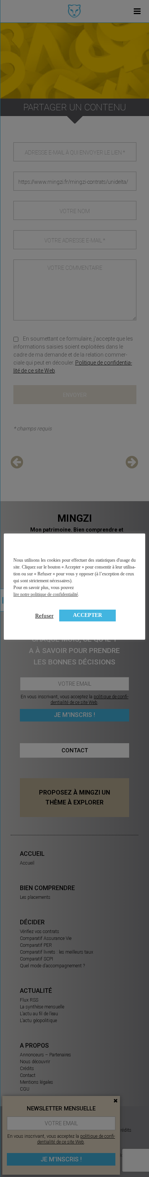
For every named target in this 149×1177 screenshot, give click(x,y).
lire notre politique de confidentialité (45, 594)
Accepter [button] (87, 615)
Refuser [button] (44, 616)
